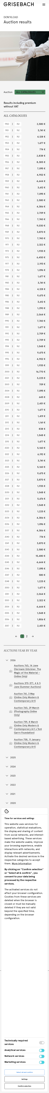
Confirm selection (24, 1086)
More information (21, 863)
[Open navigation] (43, 4)
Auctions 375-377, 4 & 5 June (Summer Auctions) (27, 685)
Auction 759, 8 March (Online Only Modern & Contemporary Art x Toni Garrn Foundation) (28, 727)
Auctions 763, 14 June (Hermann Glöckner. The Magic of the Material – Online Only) (27, 671)
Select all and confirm (24, 1072)
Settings (24, 1079)
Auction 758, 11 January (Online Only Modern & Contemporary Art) (27, 743)
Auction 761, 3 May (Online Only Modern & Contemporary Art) (26, 697)
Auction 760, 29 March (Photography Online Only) (26, 711)
